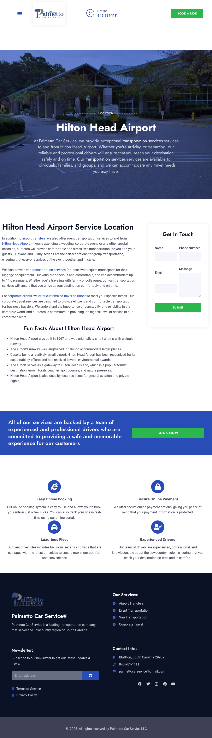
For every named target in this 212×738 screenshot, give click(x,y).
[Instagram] (156, 684)
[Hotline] (90, 13)
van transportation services (46, 270)
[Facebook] (139, 684)
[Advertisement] (106, 56)
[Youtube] (173, 684)
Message (185, 269)
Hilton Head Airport (16, 244)
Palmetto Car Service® (39, 616)
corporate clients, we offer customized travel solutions (47, 296)
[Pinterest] (164, 684)
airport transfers (34, 238)
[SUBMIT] (90, 675)
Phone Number (189, 248)
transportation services (143, 141)
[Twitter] (148, 684)
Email (159, 273)
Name (159, 248)
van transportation (121, 280)
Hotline (102, 11)
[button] (19, 13)
